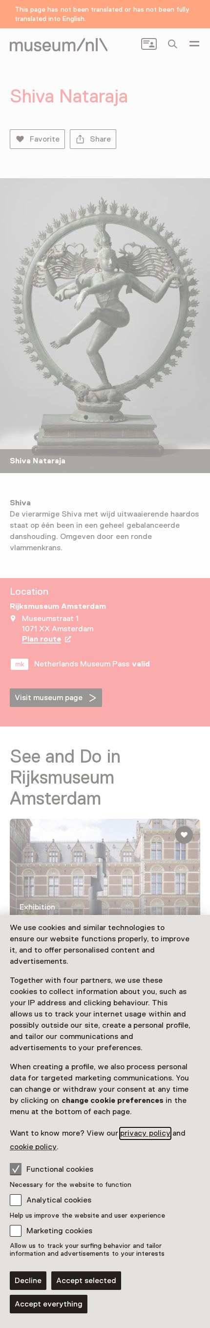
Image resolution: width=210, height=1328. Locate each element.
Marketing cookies (59, 1230)
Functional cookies (59, 1169)
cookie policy (33, 1146)
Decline (28, 1280)
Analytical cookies (58, 1200)
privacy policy (145, 1133)
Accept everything (49, 1304)
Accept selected (86, 1280)
